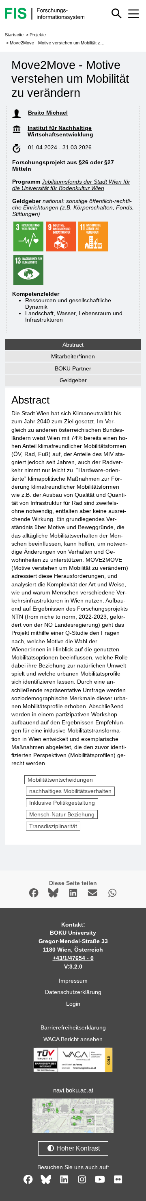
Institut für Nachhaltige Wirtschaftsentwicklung (60, 131)
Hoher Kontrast (77, 1148)
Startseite (14, 34)
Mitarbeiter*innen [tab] (73, 356)
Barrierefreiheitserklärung (73, 1027)
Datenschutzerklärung (73, 992)
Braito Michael (48, 112)
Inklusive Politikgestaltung (62, 802)
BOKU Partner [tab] (73, 368)
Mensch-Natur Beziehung (61, 814)
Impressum (73, 980)
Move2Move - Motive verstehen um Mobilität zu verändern (67, 42)
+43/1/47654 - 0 (73, 958)
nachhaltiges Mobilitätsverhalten (70, 791)
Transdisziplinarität (53, 826)
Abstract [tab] (73, 344)
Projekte (38, 34)
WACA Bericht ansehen (73, 1039)
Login (73, 1003)
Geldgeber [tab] (73, 380)
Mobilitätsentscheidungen (60, 779)
